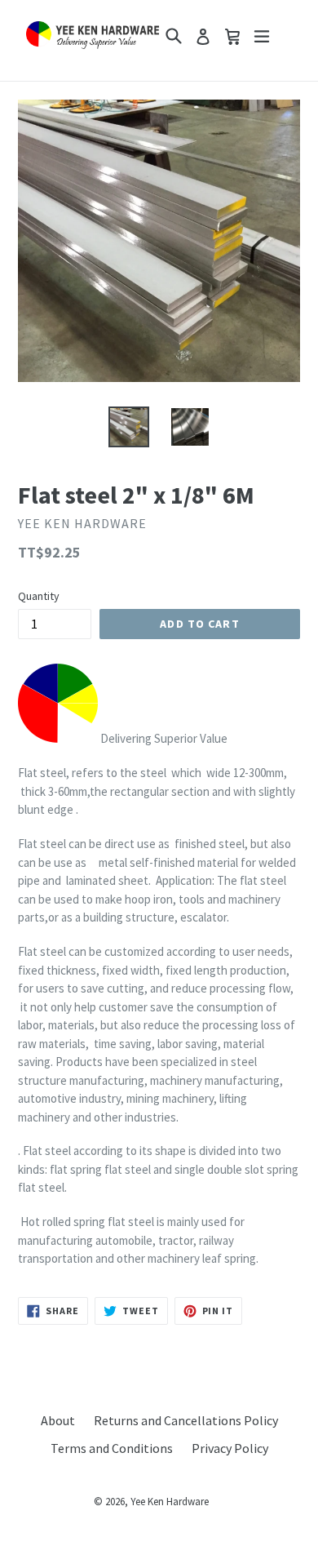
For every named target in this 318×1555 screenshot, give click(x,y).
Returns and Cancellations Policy (186, 1420)
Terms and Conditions (112, 1448)
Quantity (39, 596)
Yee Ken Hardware (169, 1501)
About (58, 1420)
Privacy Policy (230, 1448)
